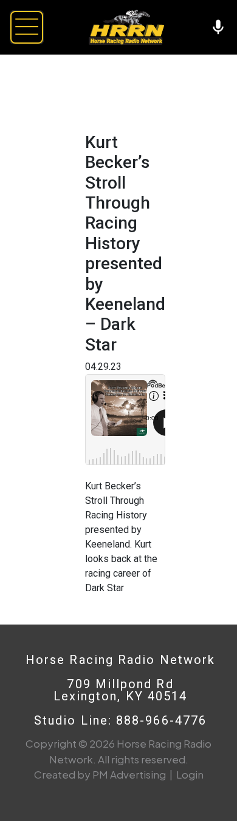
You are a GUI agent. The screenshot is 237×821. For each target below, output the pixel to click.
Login (190, 774)
